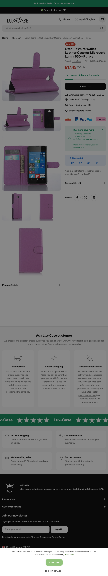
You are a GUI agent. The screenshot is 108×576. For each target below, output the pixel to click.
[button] (54, 571)
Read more (69, 554)
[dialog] (54, 562)
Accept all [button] (54, 562)
